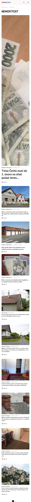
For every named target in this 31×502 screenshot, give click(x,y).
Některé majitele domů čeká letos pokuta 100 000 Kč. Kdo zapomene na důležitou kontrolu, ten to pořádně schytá (15, 419)
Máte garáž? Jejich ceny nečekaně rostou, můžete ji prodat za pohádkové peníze (13, 248)
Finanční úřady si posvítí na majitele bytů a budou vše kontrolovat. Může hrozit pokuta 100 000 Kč (15, 384)
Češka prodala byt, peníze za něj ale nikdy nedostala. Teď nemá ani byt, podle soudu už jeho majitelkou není (15, 454)
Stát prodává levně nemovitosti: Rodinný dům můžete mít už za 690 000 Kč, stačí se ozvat (15, 315)
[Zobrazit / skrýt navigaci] (28, 2)
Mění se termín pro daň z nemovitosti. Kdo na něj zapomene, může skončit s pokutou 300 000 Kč (15, 213)
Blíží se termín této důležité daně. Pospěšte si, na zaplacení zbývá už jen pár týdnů (15, 281)
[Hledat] (24, 2)
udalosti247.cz (5, 7)
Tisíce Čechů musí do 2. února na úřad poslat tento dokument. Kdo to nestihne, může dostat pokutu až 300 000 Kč (15, 174)
